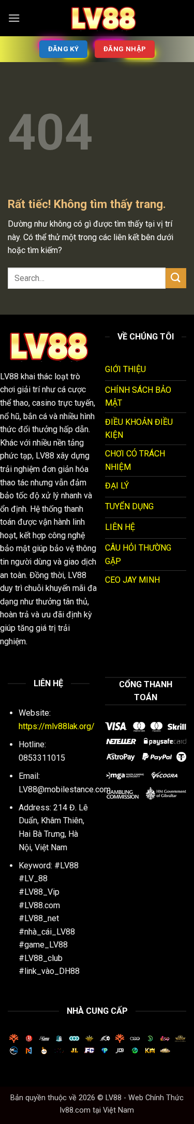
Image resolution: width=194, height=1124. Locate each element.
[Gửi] (176, 278)
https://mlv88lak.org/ (57, 726)
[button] (14, 18)
